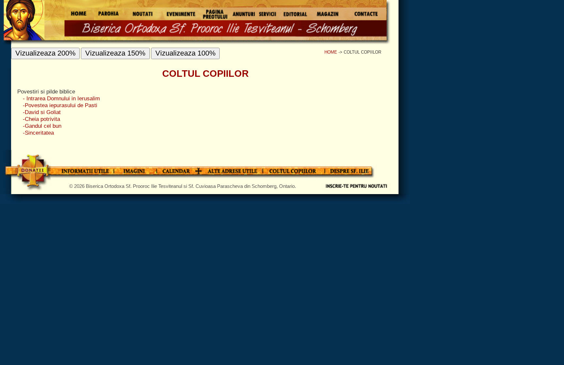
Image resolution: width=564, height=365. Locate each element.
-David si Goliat (42, 112)
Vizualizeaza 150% (115, 53)
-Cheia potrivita (41, 119)
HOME (330, 52)
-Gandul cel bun (42, 126)
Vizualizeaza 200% (45, 53)
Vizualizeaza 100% (185, 53)
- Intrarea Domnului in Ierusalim (61, 98)
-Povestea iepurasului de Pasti (60, 105)
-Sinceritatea (38, 132)
